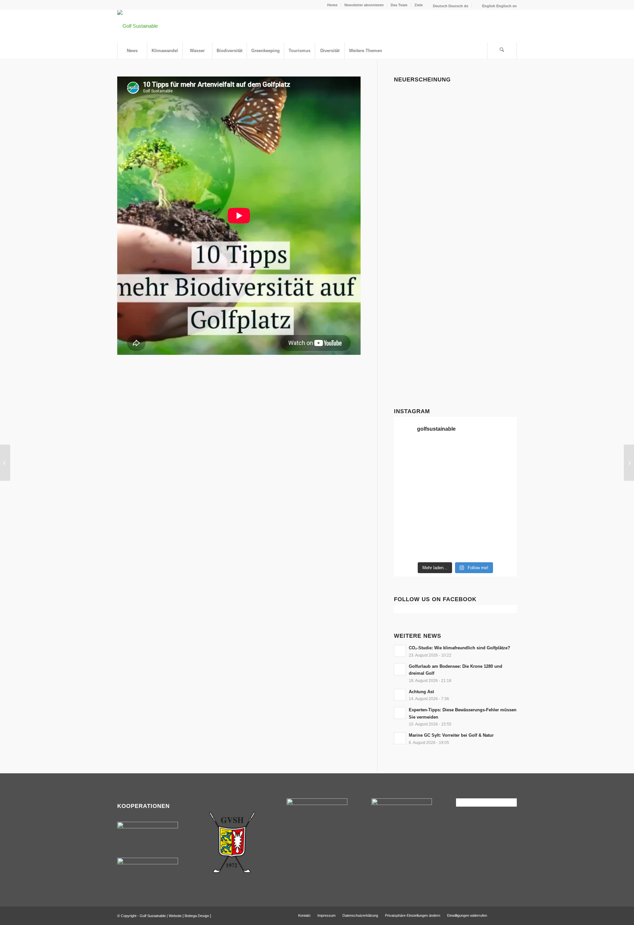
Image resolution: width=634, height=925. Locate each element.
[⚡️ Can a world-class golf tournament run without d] (439, 491)
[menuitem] (332, 5)
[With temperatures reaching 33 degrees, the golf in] (502, 472)
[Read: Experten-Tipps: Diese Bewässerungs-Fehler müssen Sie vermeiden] (400, 713)
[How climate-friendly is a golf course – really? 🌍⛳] (408, 453)
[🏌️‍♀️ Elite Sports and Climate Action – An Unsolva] (439, 530)
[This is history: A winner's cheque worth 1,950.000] (408, 510)
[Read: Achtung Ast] (400, 695)
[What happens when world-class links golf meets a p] (471, 510)
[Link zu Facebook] (502, 915)
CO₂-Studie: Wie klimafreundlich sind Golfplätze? (459, 647)
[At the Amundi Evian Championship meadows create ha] (502, 491)
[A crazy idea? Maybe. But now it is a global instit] (408, 491)
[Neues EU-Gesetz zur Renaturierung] (5, 463)
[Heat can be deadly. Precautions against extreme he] (502, 453)
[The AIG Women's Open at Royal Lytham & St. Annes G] (439, 472)
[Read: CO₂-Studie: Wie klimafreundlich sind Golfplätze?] (400, 651)
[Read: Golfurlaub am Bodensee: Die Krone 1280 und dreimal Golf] (400, 669)
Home (332, 5)
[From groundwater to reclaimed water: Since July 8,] (471, 491)
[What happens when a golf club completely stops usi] (471, 549)
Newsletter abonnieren (364, 5)
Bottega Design (197, 916)
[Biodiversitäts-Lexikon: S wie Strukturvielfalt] (629, 463)
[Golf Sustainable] (137, 26)
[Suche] (502, 51)
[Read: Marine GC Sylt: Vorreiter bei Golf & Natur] (400, 738)
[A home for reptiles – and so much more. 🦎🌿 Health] (471, 472)
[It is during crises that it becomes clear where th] (408, 472)
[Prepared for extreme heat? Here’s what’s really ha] (439, 510)
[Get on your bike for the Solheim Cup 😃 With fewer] (408, 530)
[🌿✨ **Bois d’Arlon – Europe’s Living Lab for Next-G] (439, 549)
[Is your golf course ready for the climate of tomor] (502, 510)
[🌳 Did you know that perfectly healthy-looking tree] (471, 453)
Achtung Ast (421, 691)
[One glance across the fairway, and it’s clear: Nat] (408, 549)
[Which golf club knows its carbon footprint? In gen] (471, 530)
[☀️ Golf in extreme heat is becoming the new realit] (502, 530)
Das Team (399, 5)
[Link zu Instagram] (512, 915)
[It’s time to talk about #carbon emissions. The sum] (439, 453)
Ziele (418, 5)
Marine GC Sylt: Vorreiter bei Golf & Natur (451, 735)
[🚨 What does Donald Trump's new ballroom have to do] (502, 549)
